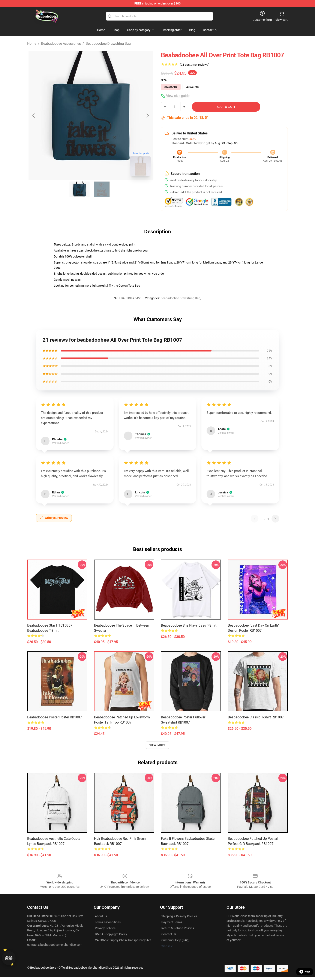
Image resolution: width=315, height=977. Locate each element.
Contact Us (168, 934)
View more (157, 745)
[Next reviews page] (275, 519)
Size (164, 80)
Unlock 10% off (8, 958)
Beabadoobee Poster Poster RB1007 (54, 717)
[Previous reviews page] (254, 519)
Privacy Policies (105, 928)
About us (101, 916)
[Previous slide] (33, 115)
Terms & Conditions (108, 922)
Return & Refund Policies (177, 928)
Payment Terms (171, 922)
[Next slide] (147, 115)
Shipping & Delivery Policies (179, 916)
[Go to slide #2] (102, 189)
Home (31, 44)
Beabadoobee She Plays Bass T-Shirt (188, 625)
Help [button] (307, 971)
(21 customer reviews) (194, 64)
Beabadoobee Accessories (61, 44)
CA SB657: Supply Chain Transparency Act (123, 940)
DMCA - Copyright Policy (111, 934)
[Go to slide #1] (79, 189)
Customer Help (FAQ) (175, 940)
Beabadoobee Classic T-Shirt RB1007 (256, 717)
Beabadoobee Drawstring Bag (108, 44)
